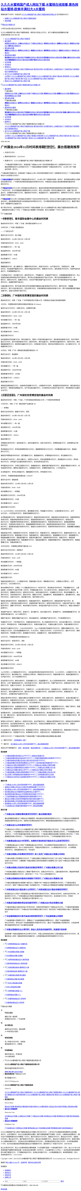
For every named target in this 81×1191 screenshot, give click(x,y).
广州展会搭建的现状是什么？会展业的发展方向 (24, 756)
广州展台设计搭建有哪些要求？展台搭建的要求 (28, 814)
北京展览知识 (48, 69)
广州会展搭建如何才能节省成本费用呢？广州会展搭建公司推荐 (34, 916)
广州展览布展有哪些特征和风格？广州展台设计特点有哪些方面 (34, 903)
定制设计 (8, 1173)
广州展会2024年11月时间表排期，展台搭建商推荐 (24, 785)
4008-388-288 (9, 1072)
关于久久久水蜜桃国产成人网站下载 (17, 74)
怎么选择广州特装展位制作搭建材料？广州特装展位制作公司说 (29, 774)
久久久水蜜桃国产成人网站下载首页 (17, 39)
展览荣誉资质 (21, 1094)
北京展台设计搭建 (11, 1116)
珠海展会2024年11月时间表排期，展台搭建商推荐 (24, 803)
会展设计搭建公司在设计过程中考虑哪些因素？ (25, 787)
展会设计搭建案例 (11, 1121)
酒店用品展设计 (67, 1128)
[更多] (9, 940)
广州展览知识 (68, 69)
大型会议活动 (53, 1106)
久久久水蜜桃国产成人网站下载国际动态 (19, 69)
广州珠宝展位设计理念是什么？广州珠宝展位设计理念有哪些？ (37, 889)
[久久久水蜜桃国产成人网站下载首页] (20, 85)
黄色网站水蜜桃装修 (22, 1106)
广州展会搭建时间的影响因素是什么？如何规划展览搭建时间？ (31, 763)
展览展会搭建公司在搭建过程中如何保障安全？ (24, 801)
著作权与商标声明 (34, 1162)
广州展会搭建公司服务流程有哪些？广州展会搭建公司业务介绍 (30, 772)
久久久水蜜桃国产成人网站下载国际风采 (40, 1094)
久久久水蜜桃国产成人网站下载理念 (24, 76)
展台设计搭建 (11, 93)
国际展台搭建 (9, 48)
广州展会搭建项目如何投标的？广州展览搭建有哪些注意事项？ (33, 758)
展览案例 (8, 41)
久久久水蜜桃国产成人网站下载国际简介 (19, 1092)
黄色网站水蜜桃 (10, 55)
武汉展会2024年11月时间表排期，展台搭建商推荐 (24, 789)
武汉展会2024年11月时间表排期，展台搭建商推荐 (30, 744)
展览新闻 (26, 748)
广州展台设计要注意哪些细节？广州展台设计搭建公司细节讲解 (30, 765)
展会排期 (7, 199)
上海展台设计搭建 (24, 1116)
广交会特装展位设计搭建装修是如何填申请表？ (24, 796)
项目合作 (8, 1175)
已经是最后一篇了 (20, 740)
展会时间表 (8, 188)
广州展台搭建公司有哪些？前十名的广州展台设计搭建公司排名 (35, 854)
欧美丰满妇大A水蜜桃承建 (38, 1106)
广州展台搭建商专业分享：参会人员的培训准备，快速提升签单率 (36, 929)
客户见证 (24, 78)
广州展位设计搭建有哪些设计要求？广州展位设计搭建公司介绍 (30, 767)
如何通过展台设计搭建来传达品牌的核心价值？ (23, 792)
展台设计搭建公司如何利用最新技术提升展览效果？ (24, 799)
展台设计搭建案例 (11, 1109)
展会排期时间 (35, 748)
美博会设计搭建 (21, 1128)
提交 (62, 1181)
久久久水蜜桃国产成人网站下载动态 (49, 76)
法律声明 (24, 1162)
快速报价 (8, 1170)
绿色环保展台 (63, 1106)
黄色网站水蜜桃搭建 (14, 57)
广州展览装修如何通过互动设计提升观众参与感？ (25, 760)
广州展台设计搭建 (37, 1116)
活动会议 (8, 64)
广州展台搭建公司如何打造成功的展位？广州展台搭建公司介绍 (34, 867)
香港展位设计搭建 (63, 1116)
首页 (19, 748)
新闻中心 (8, 67)
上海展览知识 (58, 69)
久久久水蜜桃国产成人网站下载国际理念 (48, 1092)
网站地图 (8, 21)
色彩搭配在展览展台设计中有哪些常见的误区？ (24, 794)
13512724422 (18, 1072)
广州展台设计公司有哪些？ (19, 825)
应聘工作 (8, 1177)
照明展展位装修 (56, 1128)
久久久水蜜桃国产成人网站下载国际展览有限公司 (39, 14)
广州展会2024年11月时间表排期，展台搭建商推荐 (61, 748)
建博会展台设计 (33, 1128)
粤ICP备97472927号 (12, 1162)
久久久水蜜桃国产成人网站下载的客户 (41, 78)
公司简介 (8, 76)
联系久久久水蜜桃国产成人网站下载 (17, 81)
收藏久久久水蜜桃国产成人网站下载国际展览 (20, 18)
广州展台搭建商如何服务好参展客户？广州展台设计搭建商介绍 (34, 878)
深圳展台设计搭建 (50, 1116)
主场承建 (8, 62)
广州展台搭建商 (6, 179)
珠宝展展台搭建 (44, 1128)
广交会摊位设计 (10, 1128)
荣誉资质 (66, 76)
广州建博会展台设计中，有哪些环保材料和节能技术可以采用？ (37, 841)
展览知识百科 (38, 69)
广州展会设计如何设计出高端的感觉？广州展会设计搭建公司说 (30, 777)
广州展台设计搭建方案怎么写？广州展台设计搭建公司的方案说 (28, 770)
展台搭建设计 (11, 43)
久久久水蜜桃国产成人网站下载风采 (56, 136)
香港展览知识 (13, 71)
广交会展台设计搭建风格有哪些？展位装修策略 (24, 806)
